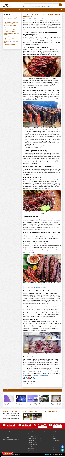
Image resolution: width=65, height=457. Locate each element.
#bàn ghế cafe (32, 6)
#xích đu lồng (26, 6)
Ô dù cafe (49, 10)
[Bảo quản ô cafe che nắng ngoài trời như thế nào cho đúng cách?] (21, 398)
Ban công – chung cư (32, 442)
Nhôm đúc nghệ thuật (32, 444)
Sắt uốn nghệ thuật (32, 438)
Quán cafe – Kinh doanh (33, 436)
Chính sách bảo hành (56, 435)
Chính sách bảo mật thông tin (56, 437)
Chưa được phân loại (28, 18)
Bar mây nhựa (31, 450)
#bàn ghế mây (51, 6)
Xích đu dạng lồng (44, 436)
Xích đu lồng (42, 10)
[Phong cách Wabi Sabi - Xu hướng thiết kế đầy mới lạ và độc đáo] (33, 398)
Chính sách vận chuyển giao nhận (56, 448)
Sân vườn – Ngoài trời (32, 440)
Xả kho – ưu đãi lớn (44, 440)
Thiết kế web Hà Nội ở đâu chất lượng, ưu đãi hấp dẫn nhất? (9, 404)
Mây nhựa (30, 446)
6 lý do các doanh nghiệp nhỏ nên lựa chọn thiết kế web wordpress (56, 404)
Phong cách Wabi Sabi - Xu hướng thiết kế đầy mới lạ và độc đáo (33, 404)
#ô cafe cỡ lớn (45, 6)
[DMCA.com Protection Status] (47, 454)
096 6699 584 (6, 437)
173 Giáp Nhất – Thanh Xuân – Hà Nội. (54, 1)
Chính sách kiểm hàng (56, 444)
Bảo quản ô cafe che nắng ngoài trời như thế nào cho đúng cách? (20, 404)
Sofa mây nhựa (31, 448)
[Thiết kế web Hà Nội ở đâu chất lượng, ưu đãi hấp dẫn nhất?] (9, 398)
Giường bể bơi (43, 435)
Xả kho (54, 10)
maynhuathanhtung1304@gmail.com (11, 418)
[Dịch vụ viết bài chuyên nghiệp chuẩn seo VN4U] (45, 398)
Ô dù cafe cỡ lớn (43, 438)
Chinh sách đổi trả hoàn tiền (57, 441)
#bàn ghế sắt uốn (38, 6)
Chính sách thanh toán (56, 446)
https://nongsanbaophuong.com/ (40, 375)
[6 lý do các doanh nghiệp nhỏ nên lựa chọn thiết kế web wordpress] (57, 398)
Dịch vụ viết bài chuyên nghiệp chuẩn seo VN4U (45, 404)
